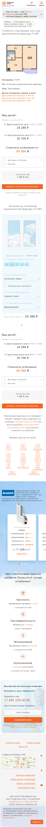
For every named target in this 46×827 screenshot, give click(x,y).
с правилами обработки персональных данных (26, 726)
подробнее (22, 553)
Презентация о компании (22, 779)
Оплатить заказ (13, 743)
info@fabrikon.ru (15, 802)
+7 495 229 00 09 (17, 700)
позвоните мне (22, 719)
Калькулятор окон (26, 787)
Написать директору (25, 775)
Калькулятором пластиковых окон (23, 426)
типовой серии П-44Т (26, 421)
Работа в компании (26, 783)
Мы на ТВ (23, 746)
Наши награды (33, 743)
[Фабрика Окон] (8, 3)
